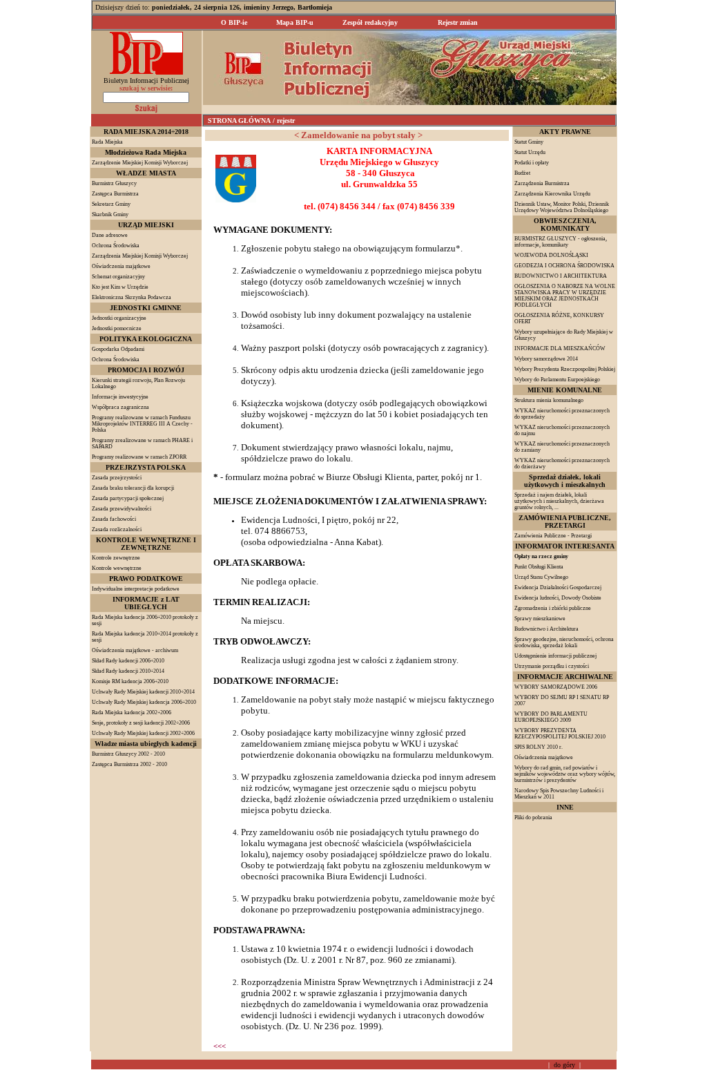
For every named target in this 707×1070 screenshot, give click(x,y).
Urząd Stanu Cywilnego (541, 577)
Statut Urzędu (529, 152)
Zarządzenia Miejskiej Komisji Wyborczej (140, 256)
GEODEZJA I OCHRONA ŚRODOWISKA (564, 265)
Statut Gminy (528, 142)
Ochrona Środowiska (115, 245)
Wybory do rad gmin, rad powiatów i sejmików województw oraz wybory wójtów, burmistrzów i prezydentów (564, 774)
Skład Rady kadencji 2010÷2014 (128, 671)
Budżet (522, 173)
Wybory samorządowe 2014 (546, 359)
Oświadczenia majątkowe (121, 266)
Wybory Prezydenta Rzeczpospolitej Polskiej (564, 369)
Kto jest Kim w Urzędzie (120, 287)
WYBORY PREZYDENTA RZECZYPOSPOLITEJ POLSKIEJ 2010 (560, 733)
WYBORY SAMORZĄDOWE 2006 (555, 687)
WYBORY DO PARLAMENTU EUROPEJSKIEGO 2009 (551, 717)
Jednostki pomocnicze (117, 328)
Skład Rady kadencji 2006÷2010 (128, 661)
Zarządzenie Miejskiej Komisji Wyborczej (140, 163)
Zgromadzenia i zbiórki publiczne (552, 608)
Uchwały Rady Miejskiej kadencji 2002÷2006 (143, 733)
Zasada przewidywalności (121, 509)
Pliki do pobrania (533, 817)
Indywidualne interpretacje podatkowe (136, 589)
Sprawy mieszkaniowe (539, 618)
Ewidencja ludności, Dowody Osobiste (557, 598)
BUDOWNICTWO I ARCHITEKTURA (560, 276)
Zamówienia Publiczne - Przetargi (553, 536)
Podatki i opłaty (531, 163)
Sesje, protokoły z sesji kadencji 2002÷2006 (141, 723)
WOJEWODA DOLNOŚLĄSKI (551, 255)
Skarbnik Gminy (110, 214)
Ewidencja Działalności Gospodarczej (557, 587)
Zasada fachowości (114, 519)
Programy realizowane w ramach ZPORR (139, 457)
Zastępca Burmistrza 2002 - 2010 (129, 764)
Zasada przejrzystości (117, 478)
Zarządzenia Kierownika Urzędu (552, 194)
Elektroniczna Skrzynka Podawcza (131, 297)
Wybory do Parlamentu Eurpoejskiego (557, 379)
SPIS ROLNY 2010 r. (538, 747)
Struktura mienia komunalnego (548, 400)
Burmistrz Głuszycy (114, 183)
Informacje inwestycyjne (120, 397)
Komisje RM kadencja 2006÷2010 (130, 681)
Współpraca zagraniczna (120, 407)
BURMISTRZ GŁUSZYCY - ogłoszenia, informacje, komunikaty (560, 242)
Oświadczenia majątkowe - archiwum (135, 650)
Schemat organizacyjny (118, 277)
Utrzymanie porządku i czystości (551, 666)
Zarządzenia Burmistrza (542, 183)
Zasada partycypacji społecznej (128, 498)
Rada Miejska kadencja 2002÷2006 (131, 712)
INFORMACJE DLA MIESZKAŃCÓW (560, 348)
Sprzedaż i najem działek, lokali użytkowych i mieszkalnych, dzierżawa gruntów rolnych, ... (559, 501)
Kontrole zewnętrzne (116, 558)
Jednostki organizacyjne (119, 318)
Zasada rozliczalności (117, 529)
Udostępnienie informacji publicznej (555, 656)
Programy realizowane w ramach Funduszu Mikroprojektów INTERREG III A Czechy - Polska (142, 423)
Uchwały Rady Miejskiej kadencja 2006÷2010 (144, 702)
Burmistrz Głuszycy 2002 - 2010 (128, 754)
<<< (219, 1046)
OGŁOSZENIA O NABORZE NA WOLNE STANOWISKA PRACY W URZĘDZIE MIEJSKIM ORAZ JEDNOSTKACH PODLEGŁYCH (564, 295)
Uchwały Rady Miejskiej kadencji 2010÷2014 (143, 692)
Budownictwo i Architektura (546, 629)
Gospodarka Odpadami (118, 349)
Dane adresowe (110, 235)
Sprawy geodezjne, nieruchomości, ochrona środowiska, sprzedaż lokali (564, 642)
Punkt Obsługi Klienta (538, 567)
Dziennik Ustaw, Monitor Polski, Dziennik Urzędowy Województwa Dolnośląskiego (561, 207)
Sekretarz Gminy (111, 204)
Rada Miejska (107, 142)
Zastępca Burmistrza (115, 194)
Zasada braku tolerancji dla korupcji (133, 488)
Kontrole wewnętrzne (117, 568)
